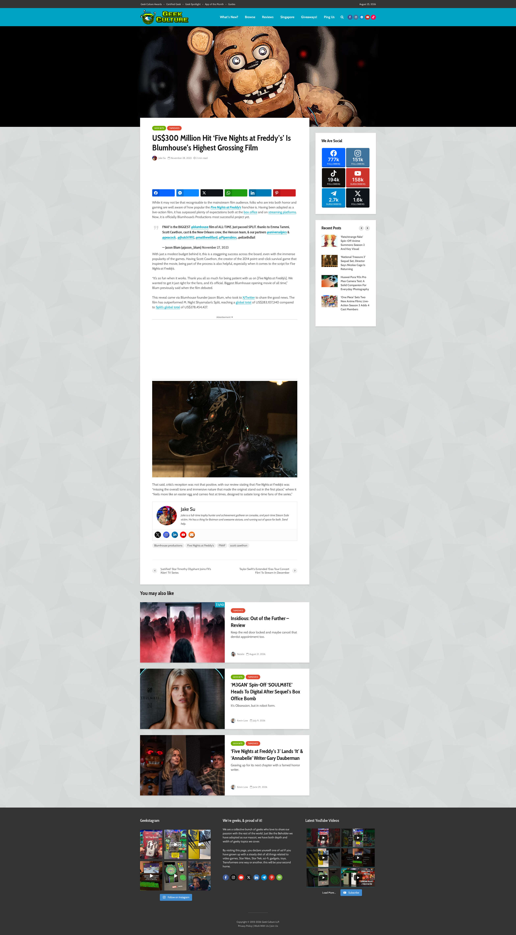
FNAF (222, 545)
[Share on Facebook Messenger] (187, 193)
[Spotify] (279, 877)
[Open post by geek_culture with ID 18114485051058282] (175, 876)
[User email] (191, 535)
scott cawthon (238, 545)
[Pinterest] (272, 877)
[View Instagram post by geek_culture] (160, 856)
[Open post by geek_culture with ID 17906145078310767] (151, 844)
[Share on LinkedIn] (260, 193)
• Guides (230, 4)
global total (243, 302)
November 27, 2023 (215, 247)
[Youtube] (183, 535)
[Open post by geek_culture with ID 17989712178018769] (199, 876)
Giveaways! (309, 17)
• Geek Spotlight (192, 4)
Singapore (287, 17)
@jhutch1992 (186, 237)
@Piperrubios (228, 237)
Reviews (268, 17)
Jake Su (162, 157)
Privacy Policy (245, 925)
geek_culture (151, 833)
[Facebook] (226, 877)
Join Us (274, 925)
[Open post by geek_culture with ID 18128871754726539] (199, 844)
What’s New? (229, 17)
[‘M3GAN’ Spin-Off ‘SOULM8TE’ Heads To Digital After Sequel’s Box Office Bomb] (182, 699)
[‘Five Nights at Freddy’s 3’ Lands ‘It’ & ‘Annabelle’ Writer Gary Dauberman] (182, 765)
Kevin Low (242, 720)
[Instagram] (166, 535)
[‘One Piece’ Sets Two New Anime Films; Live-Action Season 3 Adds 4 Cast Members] (329, 301)
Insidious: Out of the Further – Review (260, 621)
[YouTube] (241, 877)
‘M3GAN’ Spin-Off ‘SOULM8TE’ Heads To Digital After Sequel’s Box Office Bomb (265, 692)
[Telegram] (264, 877)
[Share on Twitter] (212, 193)
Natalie (240, 654)
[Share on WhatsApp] (236, 193)
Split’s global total (168, 307)
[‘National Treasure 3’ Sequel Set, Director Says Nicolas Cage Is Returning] (329, 260)
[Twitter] (158, 535)
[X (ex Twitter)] (249, 877)
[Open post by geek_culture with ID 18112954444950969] (175, 844)
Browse (250, 17)
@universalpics (277, 232)
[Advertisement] (225, 175)
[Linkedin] (175, 535)
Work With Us (261, 925)
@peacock (169, 237)
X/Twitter (249, 297)
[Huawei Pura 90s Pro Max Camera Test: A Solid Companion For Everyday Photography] (329, 280)
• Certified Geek (172, 4)
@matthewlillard (206, 237)
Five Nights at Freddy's (200, 545)
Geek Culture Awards (151, 4)
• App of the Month (213, 4)
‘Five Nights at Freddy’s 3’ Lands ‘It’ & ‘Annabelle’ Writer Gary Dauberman (267, 754)
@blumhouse (199, 227)
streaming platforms (282, 212)
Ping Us (329, 17)
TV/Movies (174, 128)
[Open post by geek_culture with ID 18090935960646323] (151, 876)
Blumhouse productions (168, 545)
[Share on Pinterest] (284, 193)
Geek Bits (159, 128)
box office (250, 212)
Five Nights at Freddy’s (226, 207)
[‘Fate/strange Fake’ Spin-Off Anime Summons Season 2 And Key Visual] (329, 240)
